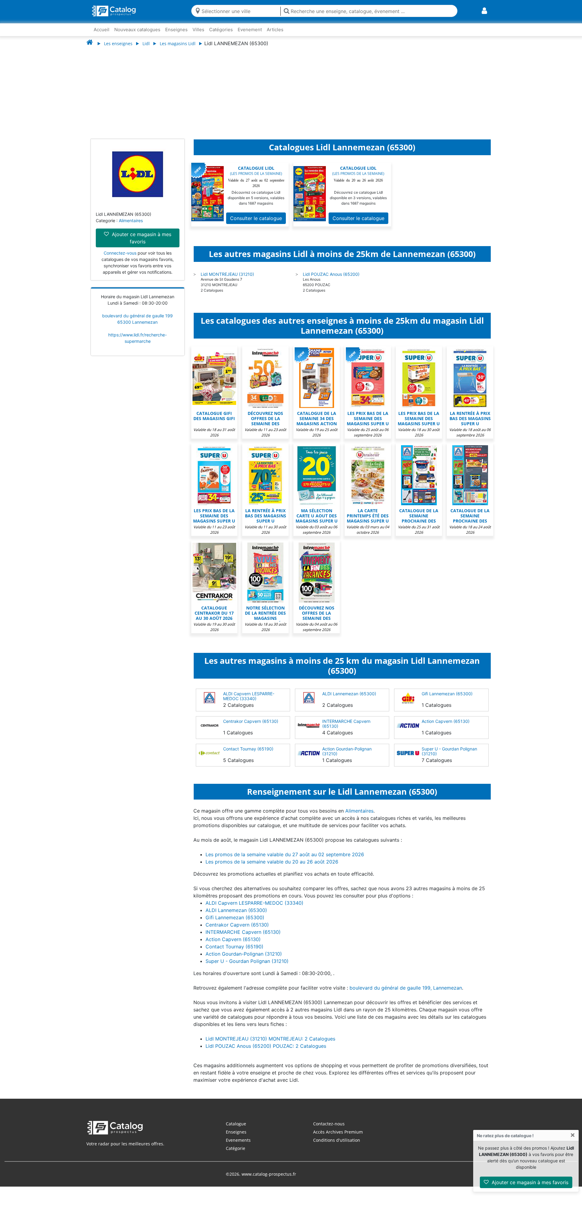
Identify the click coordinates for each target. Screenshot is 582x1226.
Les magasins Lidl (178, 43)
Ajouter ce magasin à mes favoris (529, 1182)
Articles (275, 29)
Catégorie (235, 1148)
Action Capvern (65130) (446, 721)
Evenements (238, 1140)
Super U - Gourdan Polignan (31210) (449, 751)
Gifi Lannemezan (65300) (447, 693)
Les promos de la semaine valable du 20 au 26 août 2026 (272, 862)
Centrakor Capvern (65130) (250, 721)
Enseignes (176, 29)
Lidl (146, 43)
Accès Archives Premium (338, 1132)
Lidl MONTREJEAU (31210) (227, 274)
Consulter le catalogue (256, 218)
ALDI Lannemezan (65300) (349, 693)
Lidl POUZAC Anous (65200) (331, 274)
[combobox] (240, 11)
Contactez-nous (329, 1124)
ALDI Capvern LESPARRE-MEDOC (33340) (248, 696)
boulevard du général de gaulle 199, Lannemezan (406, 988)
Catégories (221, 29)
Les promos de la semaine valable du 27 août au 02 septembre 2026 (285, 854)
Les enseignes (118, 43)
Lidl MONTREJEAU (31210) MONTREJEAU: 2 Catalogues (270, 1039)
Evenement (250, 29)
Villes (198, 29)
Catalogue (236, 1124)
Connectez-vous (120, 253)
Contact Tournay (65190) (248, 748)
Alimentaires (131, 220)
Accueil (101, 29)
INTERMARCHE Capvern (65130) (346, 724)
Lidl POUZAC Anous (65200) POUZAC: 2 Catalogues (266, 1046)
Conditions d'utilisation (336, 1140)
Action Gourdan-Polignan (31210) (347, 751)
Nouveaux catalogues (137, 29)
